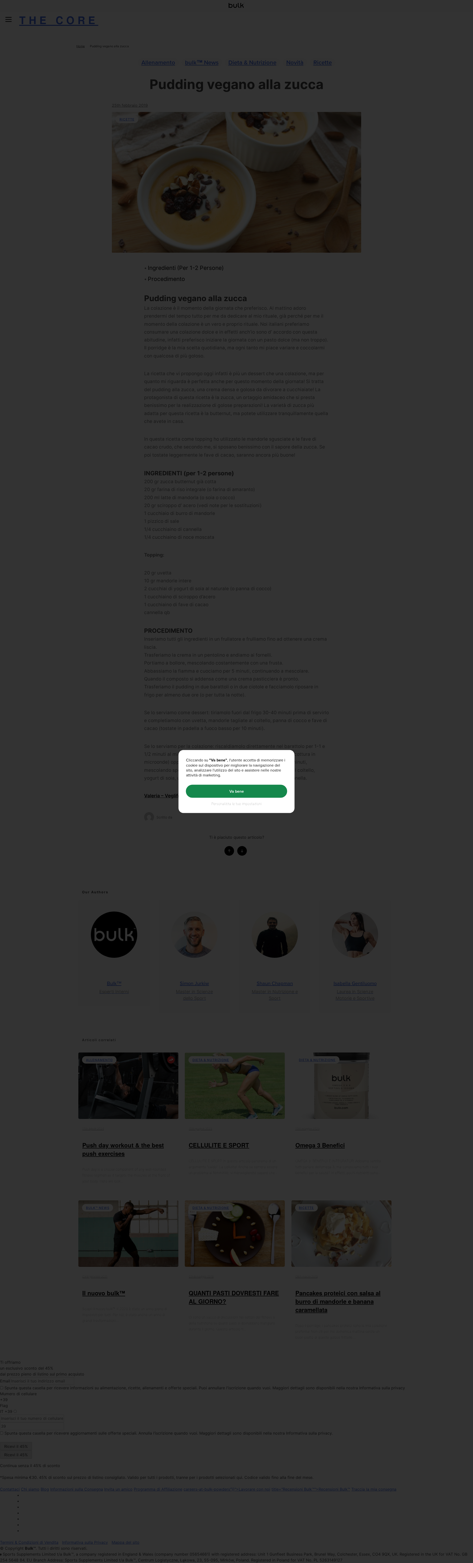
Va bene (236, 791)
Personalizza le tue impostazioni (236, 804)
